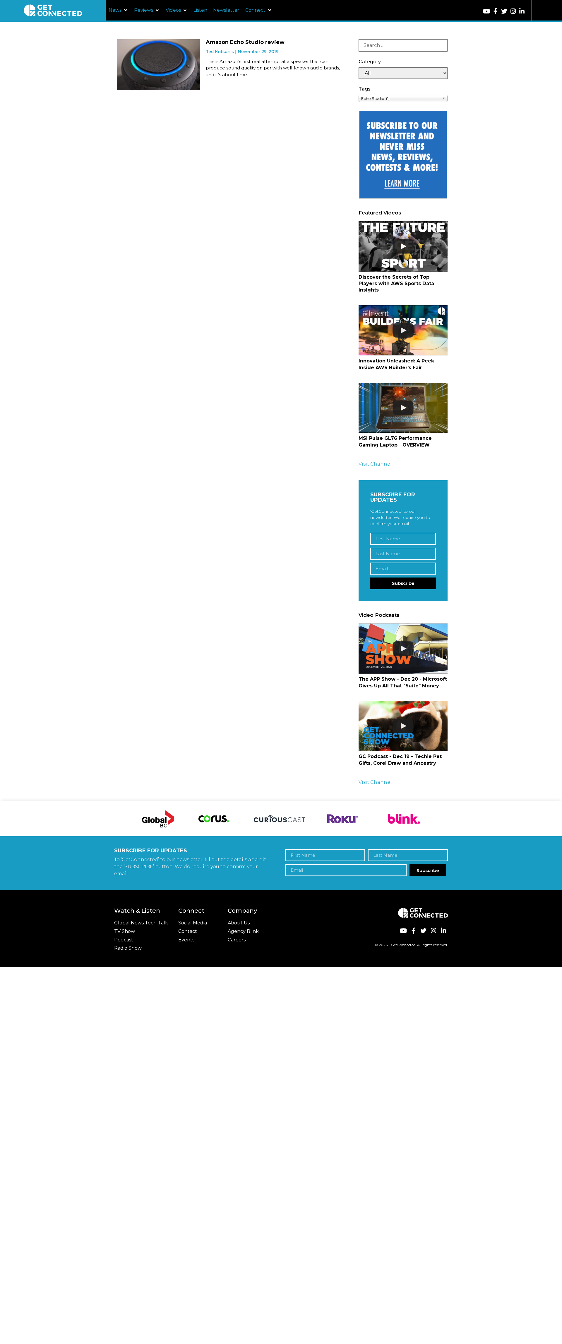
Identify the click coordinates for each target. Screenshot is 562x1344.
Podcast (123, 940)
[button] (118, 10)
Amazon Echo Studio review (245, 42)
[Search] (403, 45)
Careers (237, 940)
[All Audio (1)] (403, 73)
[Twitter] (504, 11)
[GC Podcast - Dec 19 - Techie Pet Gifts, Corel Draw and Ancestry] (403, 726)
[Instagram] (513, 11)
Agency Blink (243, 931)
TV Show (124, 931)
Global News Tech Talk (141, 923)
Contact (187, 931)
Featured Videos (380, 213)
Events (186, 940)
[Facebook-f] (495, 11)
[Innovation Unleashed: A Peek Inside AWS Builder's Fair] (403, 330)
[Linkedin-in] (521, 11)
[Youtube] (486, 11)
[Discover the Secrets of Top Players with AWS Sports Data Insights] (403, 246)
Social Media (192, 923)
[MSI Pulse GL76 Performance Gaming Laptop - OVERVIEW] (403, 408)
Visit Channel (375, 464)
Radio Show (128, 948)
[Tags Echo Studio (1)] (403, 98)
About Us (239, 923)
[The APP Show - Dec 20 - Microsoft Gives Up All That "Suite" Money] (403, 649)
